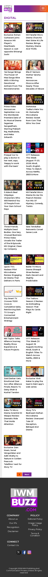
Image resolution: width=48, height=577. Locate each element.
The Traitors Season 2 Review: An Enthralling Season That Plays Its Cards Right (34, 305)
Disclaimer (13, 531)
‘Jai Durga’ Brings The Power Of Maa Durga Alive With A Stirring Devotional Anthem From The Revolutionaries (13, 80)
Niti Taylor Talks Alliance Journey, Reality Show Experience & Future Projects (12, 344)
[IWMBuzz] (8, 8)
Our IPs (13, 523)
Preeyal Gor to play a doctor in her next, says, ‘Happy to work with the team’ (12, 160)
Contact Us (13, 545)
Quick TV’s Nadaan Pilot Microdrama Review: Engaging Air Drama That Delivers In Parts (13, 274)
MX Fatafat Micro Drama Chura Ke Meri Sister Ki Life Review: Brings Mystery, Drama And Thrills (34, 42)
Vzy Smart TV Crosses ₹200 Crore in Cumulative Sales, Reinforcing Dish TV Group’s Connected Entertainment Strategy (12, 309)
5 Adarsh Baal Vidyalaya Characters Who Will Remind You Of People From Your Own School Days (12, 200)
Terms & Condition (35, 534)
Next (27, 474)
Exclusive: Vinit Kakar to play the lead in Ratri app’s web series (35, 382)
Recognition (13, 527)
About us (13, 519)
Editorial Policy (35, 519)
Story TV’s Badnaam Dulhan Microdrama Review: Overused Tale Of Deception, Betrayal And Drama (34, 420)
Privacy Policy (35, 529)
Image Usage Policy (35, 524)
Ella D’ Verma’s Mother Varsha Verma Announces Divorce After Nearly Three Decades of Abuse (35, 80)
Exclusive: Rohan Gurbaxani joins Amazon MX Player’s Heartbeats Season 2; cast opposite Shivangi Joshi (13, 45)
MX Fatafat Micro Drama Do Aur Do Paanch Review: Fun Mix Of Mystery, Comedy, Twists (34, 199)
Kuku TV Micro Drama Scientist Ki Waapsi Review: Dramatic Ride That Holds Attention (13, 417)
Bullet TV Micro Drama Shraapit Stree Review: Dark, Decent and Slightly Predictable (34, 274)
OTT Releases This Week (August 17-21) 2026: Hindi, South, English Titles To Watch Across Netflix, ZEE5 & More (34, 165)
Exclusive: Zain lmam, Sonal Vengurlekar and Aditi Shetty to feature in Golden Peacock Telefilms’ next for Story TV (13, 457)
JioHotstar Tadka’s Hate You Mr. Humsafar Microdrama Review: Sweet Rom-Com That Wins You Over (34, 114)
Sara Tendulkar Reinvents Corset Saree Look (34, 229)
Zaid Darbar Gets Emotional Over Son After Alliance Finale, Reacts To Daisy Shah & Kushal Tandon (13, 385)
